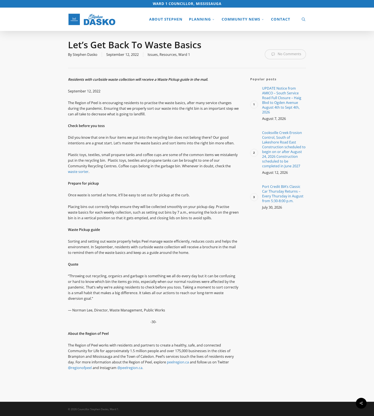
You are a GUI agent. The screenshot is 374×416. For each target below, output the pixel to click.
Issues (153, 54)
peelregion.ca (178, 362)
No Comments (289, 54)
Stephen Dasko (85, 54)
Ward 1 (184, 54)
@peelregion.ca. (130, 367)
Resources (168, 54)
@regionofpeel (80, 367)
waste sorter (78, 171)
